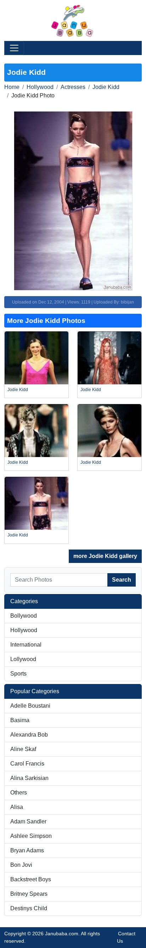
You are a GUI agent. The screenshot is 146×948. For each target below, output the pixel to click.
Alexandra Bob (29, 735)
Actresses (73, 87)
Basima (19, 720)
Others (18, 793)
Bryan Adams (27, 850)
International (25, 645)
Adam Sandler (28, 821)
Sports (18, 674)
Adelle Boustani (30, 706)
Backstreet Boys (30, 879)
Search (121, 580)
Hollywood (40, 87)
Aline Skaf (23, 749)
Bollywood (23, 616)
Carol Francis (27, 764)
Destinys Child (28, 908)
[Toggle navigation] (14, 48)
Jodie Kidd (105, 87)
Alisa (16, 807)
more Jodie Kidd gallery (105, 556)
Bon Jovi (21, 865)
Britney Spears (28, 894)
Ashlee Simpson (31, 836)
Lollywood (23, 659)
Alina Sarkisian (29, 778)
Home (11, 87)
